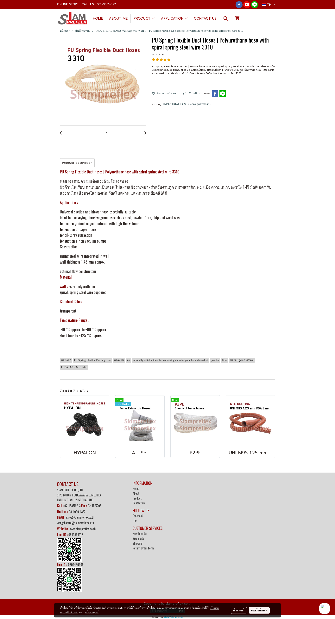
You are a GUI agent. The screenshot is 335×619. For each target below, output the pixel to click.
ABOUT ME (118, 18)
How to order (140, 534)
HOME (98, 18)
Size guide (138, 538)
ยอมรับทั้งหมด (259, 610)
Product (137, 498)
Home (136, 489)
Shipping (137, 543)
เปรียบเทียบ (193, 93)
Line (135, 521)
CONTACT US (205, 18)
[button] (225, 18)
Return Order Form (143, 548)
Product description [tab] (77, 162)
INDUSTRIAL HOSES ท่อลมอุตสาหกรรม (187, 104)
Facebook (138, 516)
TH (269, 4)
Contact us (139, 503)
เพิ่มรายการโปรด (165, 93)
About (136, 493)
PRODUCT (143, 18)
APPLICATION (173, 18)
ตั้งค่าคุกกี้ (238, 610)
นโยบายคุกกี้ (91, 612)
